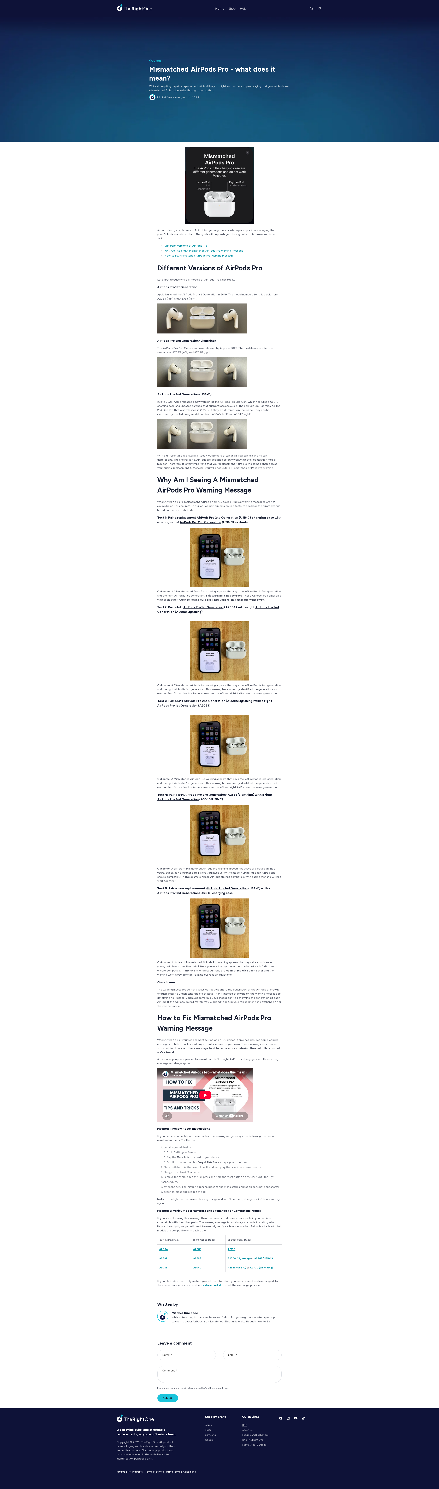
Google (209, 1439)
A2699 (163, 1258)
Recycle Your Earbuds (254, 1444)
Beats (208, 1430)
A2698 (197, 1258)
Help (244, 1425)
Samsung (210, 1434)
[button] (312, 8)
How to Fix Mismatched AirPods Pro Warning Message (199, 255)
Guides (156, 61)
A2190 (231, 1249)
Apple (208, 1425)
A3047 (197, 1267)
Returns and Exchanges (255, 1434)
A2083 (197, 1249)
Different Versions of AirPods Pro (185, 245)
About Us (247, 1430)
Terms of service (154, 1471)
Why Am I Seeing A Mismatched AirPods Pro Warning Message (203, 250)
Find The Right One (252, 1439)
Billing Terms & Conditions (181, 1471)
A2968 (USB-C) (263, 1258)
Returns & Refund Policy (130, 1471)
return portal (212, 1285)
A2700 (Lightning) (239, 1258)
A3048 (163, 1267)
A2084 (163, 1249)
